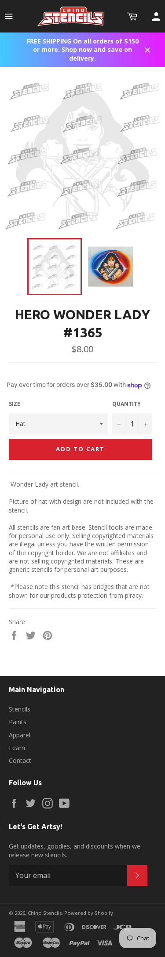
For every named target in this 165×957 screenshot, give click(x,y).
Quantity (126, 404)
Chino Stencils (45, 913)
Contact (20, 760)
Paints (17, 722)
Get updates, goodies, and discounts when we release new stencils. (74, 850)
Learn (17, 748)
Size (14, 404)
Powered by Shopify (88, 913)
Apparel (19, 735)
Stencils (19, 709)
